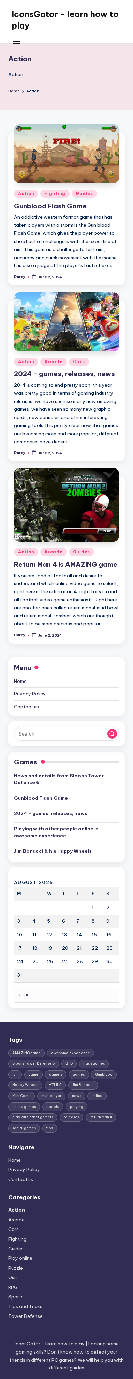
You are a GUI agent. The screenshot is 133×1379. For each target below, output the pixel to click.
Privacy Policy (30, 694)
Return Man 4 (101, 1117)
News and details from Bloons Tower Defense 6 (59, 779)
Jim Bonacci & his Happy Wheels (53, 851)
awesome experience (70, 1053)
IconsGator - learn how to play (65, 20)
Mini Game (21, 1096)
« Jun (23, 995)
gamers (55, 1074)
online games (24, 1106)
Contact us (26, 707)
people (52, 1106)
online (96, 1096)
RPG (13, 1287)
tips (49, 1128)
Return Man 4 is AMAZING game (65, 564)
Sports (16, 1297)
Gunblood (104, 1074)
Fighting (54, 193)
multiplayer (51, 1096)
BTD (69, 1063)
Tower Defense (25, 1316)
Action (26, 193)
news (76, 1096)
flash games (94, 1063)
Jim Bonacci (83, 1085)
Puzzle (15, 1268)
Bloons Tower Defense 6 (33, 1063)
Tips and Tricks (25, 1306)
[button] (112, 734)
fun (15, 1074)
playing (76, 1106)
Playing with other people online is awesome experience (56, 832)
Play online (20, 1258)
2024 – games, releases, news (64, 374)
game (33, 1074)
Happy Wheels (25, 1085)
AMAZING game (26, 1053)
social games (24, 1128)
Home (20, 681)
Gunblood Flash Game (50, 206)
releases (71, 1117)
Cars (79, 361)
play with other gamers (32, 1117)
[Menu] (16, 41)
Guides (84, 193)
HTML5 (55, 1085)
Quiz (13, 1277)
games (79, 1074)
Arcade (53, 361)
